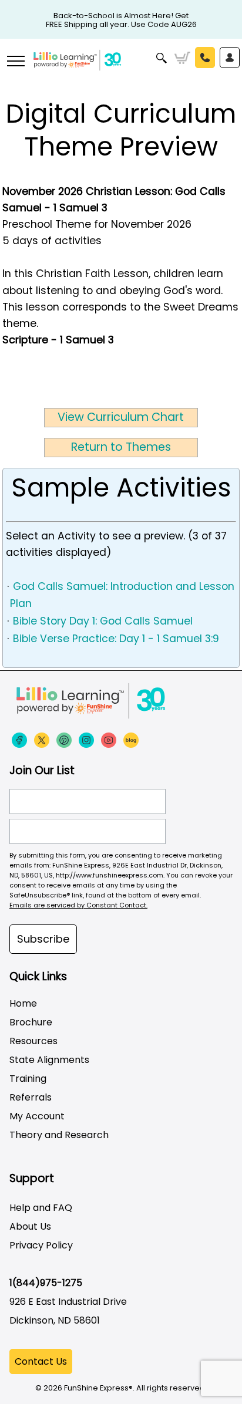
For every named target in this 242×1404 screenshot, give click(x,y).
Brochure (30, 1022)
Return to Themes (121, 447)
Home (23, 1003)
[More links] (15, 62)
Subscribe (43, 939)
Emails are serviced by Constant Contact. (78, 905)
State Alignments (49, 1059)
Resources (33, 1041)
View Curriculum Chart (121, 417)
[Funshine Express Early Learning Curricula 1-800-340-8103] (121, 68)
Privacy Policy (41, 1245)
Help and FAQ (40, 1207)
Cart (182, 58)
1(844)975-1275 (45, 1283)
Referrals (30, 1097)
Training (27, 1078)
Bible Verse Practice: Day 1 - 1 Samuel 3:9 (116, 639)
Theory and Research (59, 1135)
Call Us (205, 57)
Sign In (230, 57)
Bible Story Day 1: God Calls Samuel (103, 621)
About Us (30, 1226)
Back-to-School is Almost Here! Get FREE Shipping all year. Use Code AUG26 (121, 16)
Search (162, 58)
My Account (37, 1116)
